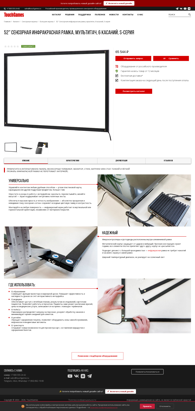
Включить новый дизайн (120, 3)
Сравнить (173, 58)
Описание (26, 161)
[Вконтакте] (181, 9)
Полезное (100, 14)
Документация (121, 161)
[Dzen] (189, 9)
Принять (147, 406)
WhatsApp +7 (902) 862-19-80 (31, 381)
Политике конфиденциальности (103, 407)
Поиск (171, 14)
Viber (15, 381)
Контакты (128, 14)
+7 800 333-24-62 (18, 375)
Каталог (56, 14)
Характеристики (72, 161)
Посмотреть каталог (134, 91)
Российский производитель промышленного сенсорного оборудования (76, 8)
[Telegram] (177, 9)
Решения (69, 14)
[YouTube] (185, 9)
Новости (114, 14)
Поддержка (84, 14)
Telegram (8, 381)
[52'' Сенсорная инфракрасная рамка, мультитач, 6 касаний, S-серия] (57, 95)
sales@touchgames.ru (19, 378)
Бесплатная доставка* (132, 75)
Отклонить (165, 406)
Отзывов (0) (168, 161)
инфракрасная (154, 250)
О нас (140, 14)
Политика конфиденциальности (82, 400)
